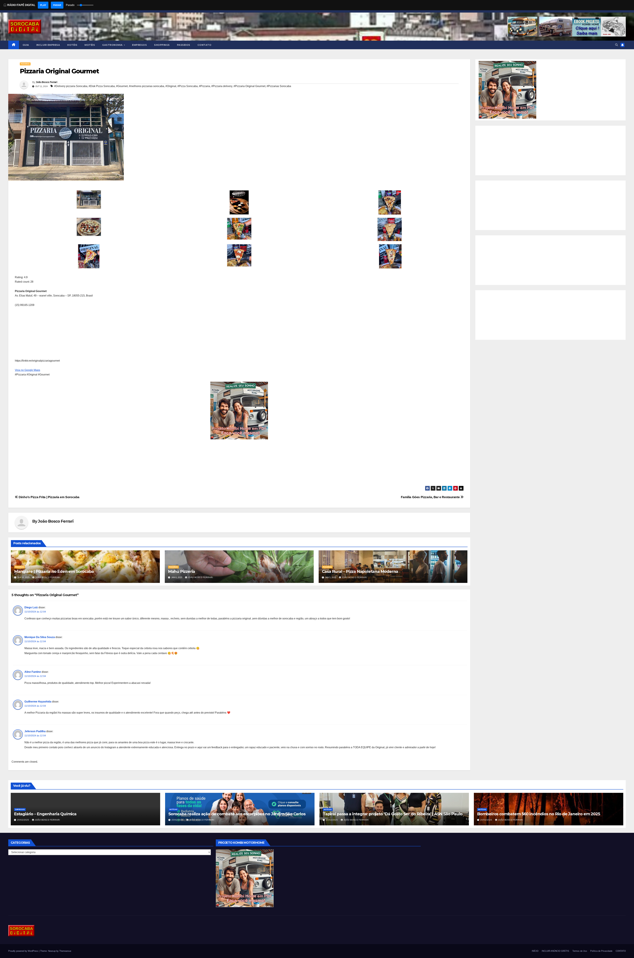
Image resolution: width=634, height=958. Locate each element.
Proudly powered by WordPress (23, 951)
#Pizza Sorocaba (187, 86)
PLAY (43, 5)
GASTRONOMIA (112, 44)
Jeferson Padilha (35, 731)
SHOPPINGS (162, 44)
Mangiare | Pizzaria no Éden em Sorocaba (54, 571)
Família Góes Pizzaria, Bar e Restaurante (430, 497)
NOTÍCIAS (173, 809)
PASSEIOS (183, 44)
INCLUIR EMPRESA (48, 44)
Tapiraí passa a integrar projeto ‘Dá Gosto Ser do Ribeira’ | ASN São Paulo (392, 813)
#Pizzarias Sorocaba (279, 86)
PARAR (57, 5)
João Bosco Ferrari (46, 82)
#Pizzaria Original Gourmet (249, 86)
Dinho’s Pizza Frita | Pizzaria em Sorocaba (48, 497)
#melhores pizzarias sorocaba (146, 86)
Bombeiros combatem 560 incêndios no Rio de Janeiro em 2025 (538, 813)
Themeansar (65, 951)
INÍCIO (535, 951)
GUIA (26, 44)
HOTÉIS (72, 44)
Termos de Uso (579, 951)
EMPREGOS (139, 44)
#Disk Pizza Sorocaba (102, 86)
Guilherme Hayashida (37, 701)
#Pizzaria (204, 86)
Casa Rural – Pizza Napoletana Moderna (360, 571)
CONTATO (204, 44)
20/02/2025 (23, 820)
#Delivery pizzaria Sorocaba (70, 86)
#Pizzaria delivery (221, 86)
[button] (616, 44)
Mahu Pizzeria (181, 571)
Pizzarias (25, 64)
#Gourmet (122, 86)
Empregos (20, 809)
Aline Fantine (32, 671)
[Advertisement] (114, 335)
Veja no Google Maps (27, 370)
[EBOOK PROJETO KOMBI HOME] (239, 410)
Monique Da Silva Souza (39, 637)
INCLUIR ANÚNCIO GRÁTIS (555, 951)
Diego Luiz (31, 607)
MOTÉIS (90, 44)
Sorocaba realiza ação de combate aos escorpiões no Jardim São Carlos (236, 813)
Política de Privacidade (601, 951)
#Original (170, 86)
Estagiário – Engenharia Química (45, 813)
